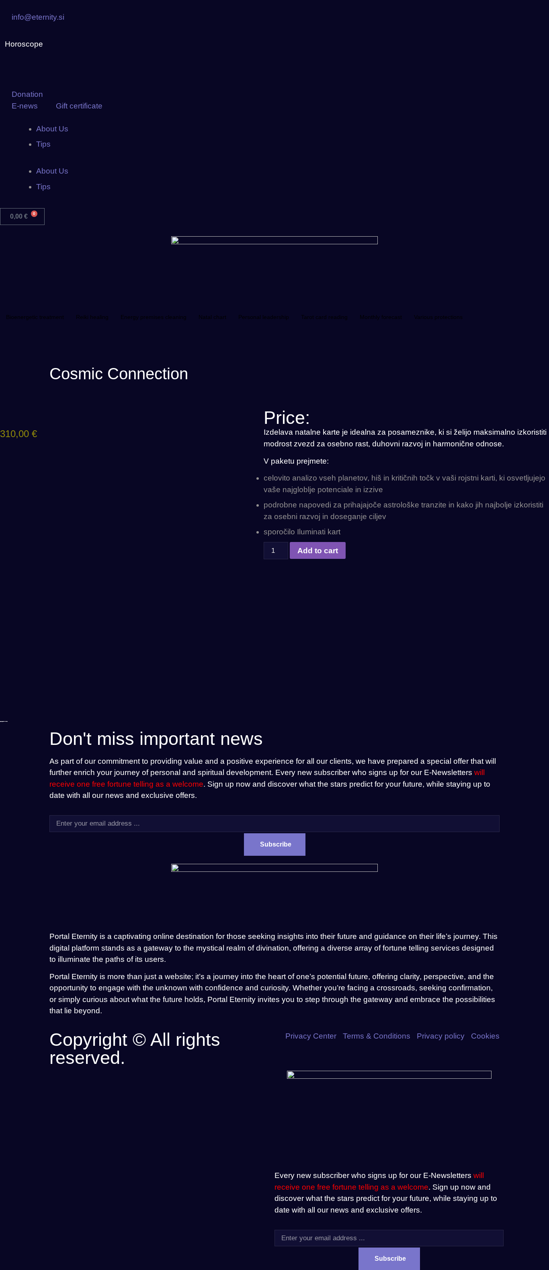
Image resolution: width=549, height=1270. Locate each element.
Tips (43, 144)
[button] (274, 160)
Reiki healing (92, 317)
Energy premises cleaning (153, 317)
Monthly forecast (381, 317)
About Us (52, 129)
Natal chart (212, 317)
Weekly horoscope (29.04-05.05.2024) (119, 44)
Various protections (438, 317)
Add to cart (317, 550)
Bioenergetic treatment (35, 317)
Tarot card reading (324, 317)
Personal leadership (263, 317)
